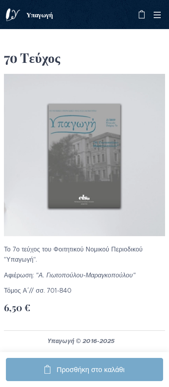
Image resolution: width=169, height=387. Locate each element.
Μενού (157, 14)
